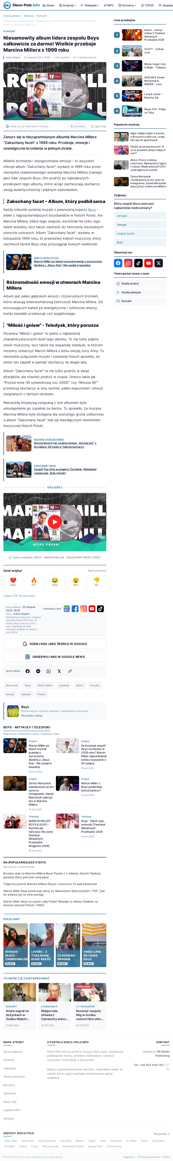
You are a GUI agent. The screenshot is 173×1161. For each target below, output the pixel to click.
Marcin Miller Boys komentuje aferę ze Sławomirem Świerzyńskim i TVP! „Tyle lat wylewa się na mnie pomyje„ (54, 892)
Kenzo (23, 1146)
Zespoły (8, 1118)
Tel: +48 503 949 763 (152, 1067)
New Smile (28, 1140)
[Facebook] (75, 608)
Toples (92, 1140)
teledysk (26, 694)
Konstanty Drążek (73, 1146)
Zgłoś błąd (100, 126)
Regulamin (129, 1156)
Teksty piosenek (14, 1076)
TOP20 (149, 5)
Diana (144, 1140)
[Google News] (66, 608)
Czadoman (158, 1140)
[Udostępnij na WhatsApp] (49, 671)
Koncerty (129, 5)
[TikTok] (100, 608)
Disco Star (10, 1101)
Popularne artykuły (127, 124)
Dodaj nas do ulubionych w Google (29, 126)
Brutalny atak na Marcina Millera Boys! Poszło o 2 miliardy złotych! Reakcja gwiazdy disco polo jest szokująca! (51, 875)
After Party (11, 1140)
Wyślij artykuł (130, 283)
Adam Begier (13, 57)
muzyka (94, 685)
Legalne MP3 (11, 1110)
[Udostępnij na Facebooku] (27, 671)
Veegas (122, 224)
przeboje (64, 685)
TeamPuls (116, 1140)
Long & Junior (126, 233)
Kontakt (127, 301)
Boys (92, 209)
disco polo (12, 685)
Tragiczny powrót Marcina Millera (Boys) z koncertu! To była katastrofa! (50, 884)
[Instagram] (83, 608)
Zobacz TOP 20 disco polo (19, 595)
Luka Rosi (66, 1140)
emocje (10, 694)
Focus (34, 1146)
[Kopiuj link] (70, 671)
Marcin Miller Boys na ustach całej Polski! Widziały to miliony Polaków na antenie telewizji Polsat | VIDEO (50, 903)
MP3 (110, 5)
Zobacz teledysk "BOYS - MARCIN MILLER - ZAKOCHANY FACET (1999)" (57, 557)
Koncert (41, 15)
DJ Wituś (131, 1140)
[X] (158, 263)
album (79, 685)
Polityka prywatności (149, 1156)
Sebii (103, 1140)
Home (50, 5)
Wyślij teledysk (131, 292)
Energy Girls (95, 1146)
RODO (166, 1156)
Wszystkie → (162, 1133)
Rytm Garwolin (47, 1140)
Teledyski (91, 5)
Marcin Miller (45, 685)
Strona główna (11, 15)
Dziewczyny (114, 1146)
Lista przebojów (124, 20)
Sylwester (9, 1093)
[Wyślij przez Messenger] (38, 671)
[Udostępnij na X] (59, 671)
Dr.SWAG (10, 1146)
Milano (80, 1140)
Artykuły (69, 5)
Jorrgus (122, 215)
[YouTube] (92, 608)
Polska (41, 694)
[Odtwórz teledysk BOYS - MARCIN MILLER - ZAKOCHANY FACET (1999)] (55, 522)
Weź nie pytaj (50, 1146)
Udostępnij (80, 126)
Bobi (120, 242)
